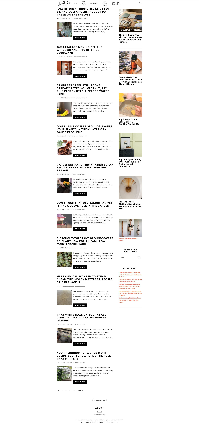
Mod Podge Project (104, 3)
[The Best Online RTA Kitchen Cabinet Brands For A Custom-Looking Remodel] (130, 20)
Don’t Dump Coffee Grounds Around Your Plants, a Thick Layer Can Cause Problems (85, 129)
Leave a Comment (81, 18)
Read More (80, 38)
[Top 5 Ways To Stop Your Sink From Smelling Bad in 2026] (130, 105)
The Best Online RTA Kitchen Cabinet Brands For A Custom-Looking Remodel (130, 38)
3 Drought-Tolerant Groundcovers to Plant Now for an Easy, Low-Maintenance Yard (85, 241)
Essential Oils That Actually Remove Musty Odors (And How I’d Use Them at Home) (130, 80)
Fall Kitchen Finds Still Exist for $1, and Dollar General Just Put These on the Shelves (83, 11)
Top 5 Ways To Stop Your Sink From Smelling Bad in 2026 (129, 121)
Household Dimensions (116, 3)
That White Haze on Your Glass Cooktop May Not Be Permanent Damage (82, 317)
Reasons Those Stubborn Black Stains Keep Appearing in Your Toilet (130, 205)
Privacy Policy (99, 414)
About (99, 412)
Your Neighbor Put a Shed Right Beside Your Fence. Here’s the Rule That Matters (84, 355)
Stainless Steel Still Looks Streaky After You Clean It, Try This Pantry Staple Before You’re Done (83, 89)
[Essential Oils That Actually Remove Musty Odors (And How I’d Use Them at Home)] (130, 62)
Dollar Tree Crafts (83, 3)
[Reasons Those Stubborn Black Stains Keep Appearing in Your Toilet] (130, 187)
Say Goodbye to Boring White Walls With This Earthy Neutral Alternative (130, 163)
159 (74, 390)
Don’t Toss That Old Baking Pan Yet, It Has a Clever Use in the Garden (85, 204)
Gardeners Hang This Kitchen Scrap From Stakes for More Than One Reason (85, 167)
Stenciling (93, 3)
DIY (75, 3)
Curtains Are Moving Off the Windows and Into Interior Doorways (79, 50)
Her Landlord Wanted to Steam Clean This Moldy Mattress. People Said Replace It (85, 279)
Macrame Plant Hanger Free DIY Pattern (128, 239)
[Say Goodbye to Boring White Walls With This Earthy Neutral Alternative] (130, 145)
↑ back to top (99, 400)
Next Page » (82, 390)
